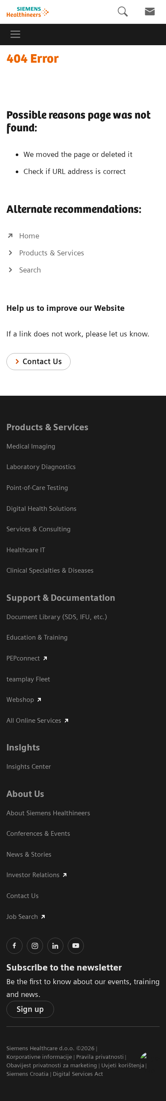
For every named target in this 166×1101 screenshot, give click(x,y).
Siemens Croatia (27, 1073)
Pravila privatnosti (100, 1056)
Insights (23, 747)
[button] (150, 1062)
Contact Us (42, 361)
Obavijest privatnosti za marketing (51, 1065)
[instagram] (35, 946)
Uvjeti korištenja (122, 1065)
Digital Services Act (78, 1073)
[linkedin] (55, 946)
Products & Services (47, 427)
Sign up (30, 1009)
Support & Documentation (60, 598)
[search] (123, 12)
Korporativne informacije (39, 1056)
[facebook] (14, 946)
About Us (25, 794)
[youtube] (76, 946)
